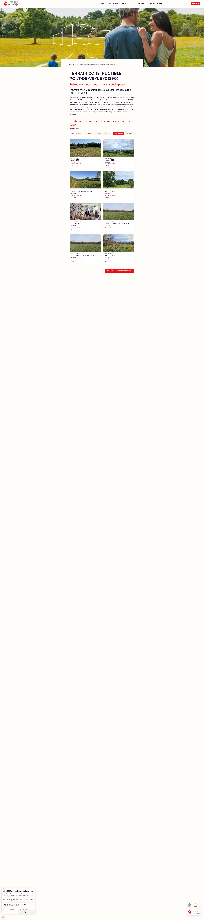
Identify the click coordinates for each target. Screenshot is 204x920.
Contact (195, 3)
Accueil (102, 3)
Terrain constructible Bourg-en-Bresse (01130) (84, 64)
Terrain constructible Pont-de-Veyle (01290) (105, 64)
